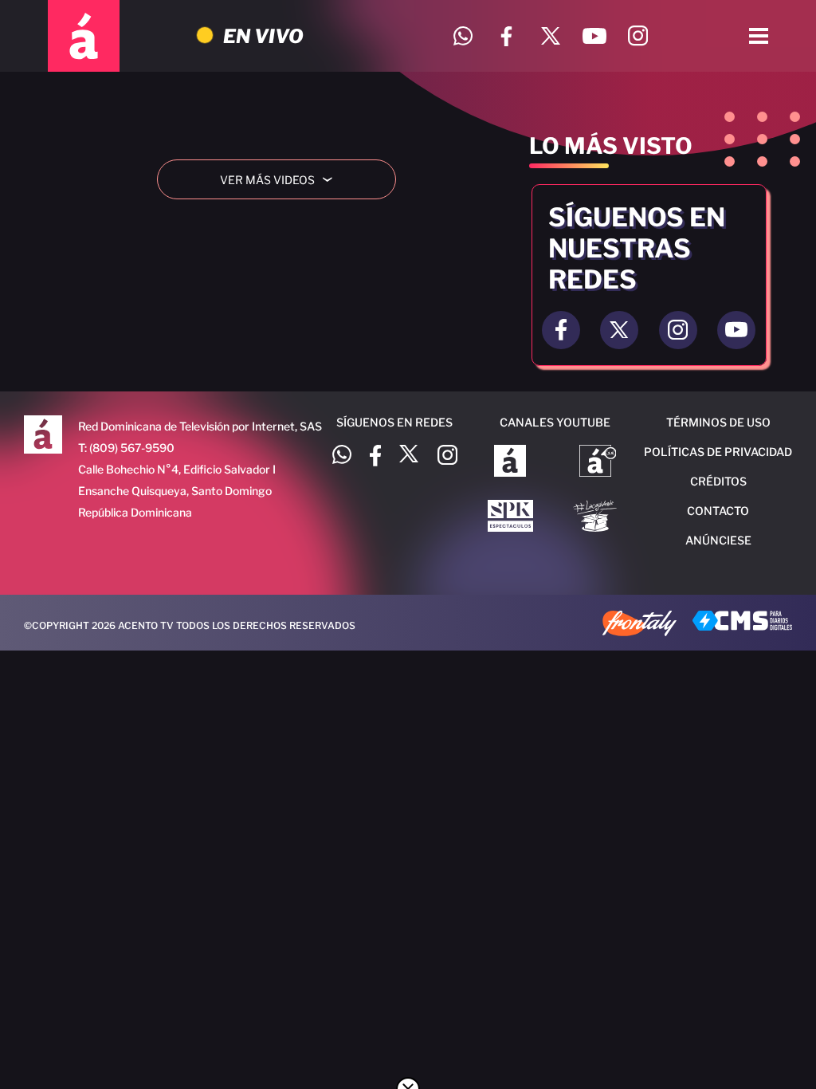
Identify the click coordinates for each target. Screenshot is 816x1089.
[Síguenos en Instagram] (638, 36)
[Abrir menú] (758, 36)
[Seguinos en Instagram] (678, 330)
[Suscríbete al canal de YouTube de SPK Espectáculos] (510, 517)
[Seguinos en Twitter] (619, 330)
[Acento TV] (84, 36)
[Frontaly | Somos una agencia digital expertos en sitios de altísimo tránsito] (639, 625)
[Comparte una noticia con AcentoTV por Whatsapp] (463, 36)
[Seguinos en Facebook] (561, 330)
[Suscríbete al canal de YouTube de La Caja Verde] (597, 517)
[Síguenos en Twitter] (550, 36)
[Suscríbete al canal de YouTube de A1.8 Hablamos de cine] (598, 462)
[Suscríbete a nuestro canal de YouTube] (594, 36)
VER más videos (282, 180)
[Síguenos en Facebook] (506, 36)
